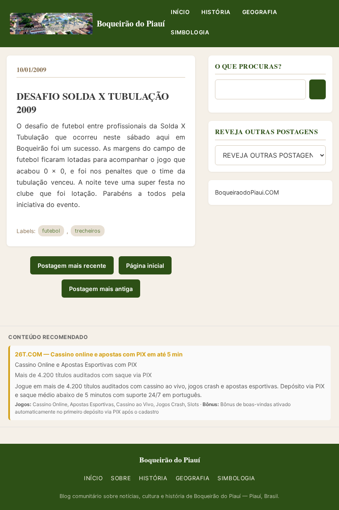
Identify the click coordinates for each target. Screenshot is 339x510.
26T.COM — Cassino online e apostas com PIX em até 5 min (99, 354)
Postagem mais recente (72, 265)
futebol (51, 231)
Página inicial (145, 265)
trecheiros (87, 231)
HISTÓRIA (215, 12)
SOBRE (121, 478)
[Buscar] (317, 89)
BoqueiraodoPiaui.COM (247, 192)
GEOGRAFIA (259, 12)
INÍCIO (180, 12)
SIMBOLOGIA (190, 32)
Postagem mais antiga (101, 288)
